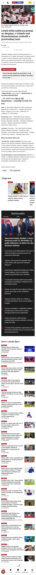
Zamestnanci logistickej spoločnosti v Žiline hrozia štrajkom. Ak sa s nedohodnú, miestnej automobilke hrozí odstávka (19, 272)
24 (30, 2)
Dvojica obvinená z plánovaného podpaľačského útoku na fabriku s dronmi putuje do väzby (19, 320)
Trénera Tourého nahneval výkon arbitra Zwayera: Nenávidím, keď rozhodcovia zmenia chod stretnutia (12, 558)
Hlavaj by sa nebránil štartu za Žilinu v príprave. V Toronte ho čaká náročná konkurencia (12, 414)
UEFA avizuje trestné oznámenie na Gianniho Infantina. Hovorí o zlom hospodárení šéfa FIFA (12, 359)
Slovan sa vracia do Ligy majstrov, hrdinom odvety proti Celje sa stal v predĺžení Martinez (19, 291)
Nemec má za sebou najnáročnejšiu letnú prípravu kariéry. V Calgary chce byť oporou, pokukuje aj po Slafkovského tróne (11, 470)
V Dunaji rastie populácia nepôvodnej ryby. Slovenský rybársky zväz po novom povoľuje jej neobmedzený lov (19, 330)
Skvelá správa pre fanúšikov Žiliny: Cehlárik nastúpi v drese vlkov (12, 538)
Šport (10, 182)
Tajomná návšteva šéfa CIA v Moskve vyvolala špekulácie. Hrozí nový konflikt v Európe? (19, 301)
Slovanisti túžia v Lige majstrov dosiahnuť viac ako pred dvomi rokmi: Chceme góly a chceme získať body (12, 382)
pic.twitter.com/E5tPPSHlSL (9, 95)
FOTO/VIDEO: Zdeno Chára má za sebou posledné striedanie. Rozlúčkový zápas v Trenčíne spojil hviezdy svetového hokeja (12, 503)
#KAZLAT (24, 93)
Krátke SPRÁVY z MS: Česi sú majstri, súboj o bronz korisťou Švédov (18, 198)
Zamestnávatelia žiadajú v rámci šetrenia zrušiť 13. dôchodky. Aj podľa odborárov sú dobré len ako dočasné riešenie (19, 242)
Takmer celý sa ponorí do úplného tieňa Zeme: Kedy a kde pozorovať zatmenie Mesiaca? (18, 262)
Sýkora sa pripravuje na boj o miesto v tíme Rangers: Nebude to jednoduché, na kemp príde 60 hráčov (12, 448)
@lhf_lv (29, 93)
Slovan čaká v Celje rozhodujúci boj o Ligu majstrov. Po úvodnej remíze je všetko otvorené (12, 459)
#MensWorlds (6, 93)
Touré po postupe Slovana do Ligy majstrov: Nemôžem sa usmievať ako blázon (12, 393)
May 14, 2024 (19, 98)
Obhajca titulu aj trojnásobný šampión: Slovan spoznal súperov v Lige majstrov (11, 349)
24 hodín (6, 216)
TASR (4, 45)
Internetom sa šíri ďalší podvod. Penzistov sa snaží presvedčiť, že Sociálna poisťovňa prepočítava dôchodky (19, 253)
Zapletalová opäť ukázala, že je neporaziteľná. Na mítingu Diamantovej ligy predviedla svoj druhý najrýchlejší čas (11, 515)
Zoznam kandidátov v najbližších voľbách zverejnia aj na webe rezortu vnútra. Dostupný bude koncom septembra (19, 310)
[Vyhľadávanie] (3, 3)
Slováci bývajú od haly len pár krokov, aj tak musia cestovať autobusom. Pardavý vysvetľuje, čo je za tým (18, 75)
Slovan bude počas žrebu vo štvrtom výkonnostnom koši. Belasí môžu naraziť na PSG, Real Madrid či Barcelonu (12, 370)
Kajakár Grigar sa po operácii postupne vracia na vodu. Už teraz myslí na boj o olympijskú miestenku (12, 548)
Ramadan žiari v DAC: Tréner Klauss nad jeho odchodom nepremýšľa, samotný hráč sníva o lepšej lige (12, 482)
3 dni (18, 216)
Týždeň (30, 216)
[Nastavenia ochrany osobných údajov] (3, 572)
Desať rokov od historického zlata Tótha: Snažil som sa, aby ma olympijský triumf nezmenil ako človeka (11, 527)
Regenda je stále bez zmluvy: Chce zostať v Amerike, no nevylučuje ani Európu (12, 492)
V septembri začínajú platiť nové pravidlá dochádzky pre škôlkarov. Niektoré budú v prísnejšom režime (19, 282)
